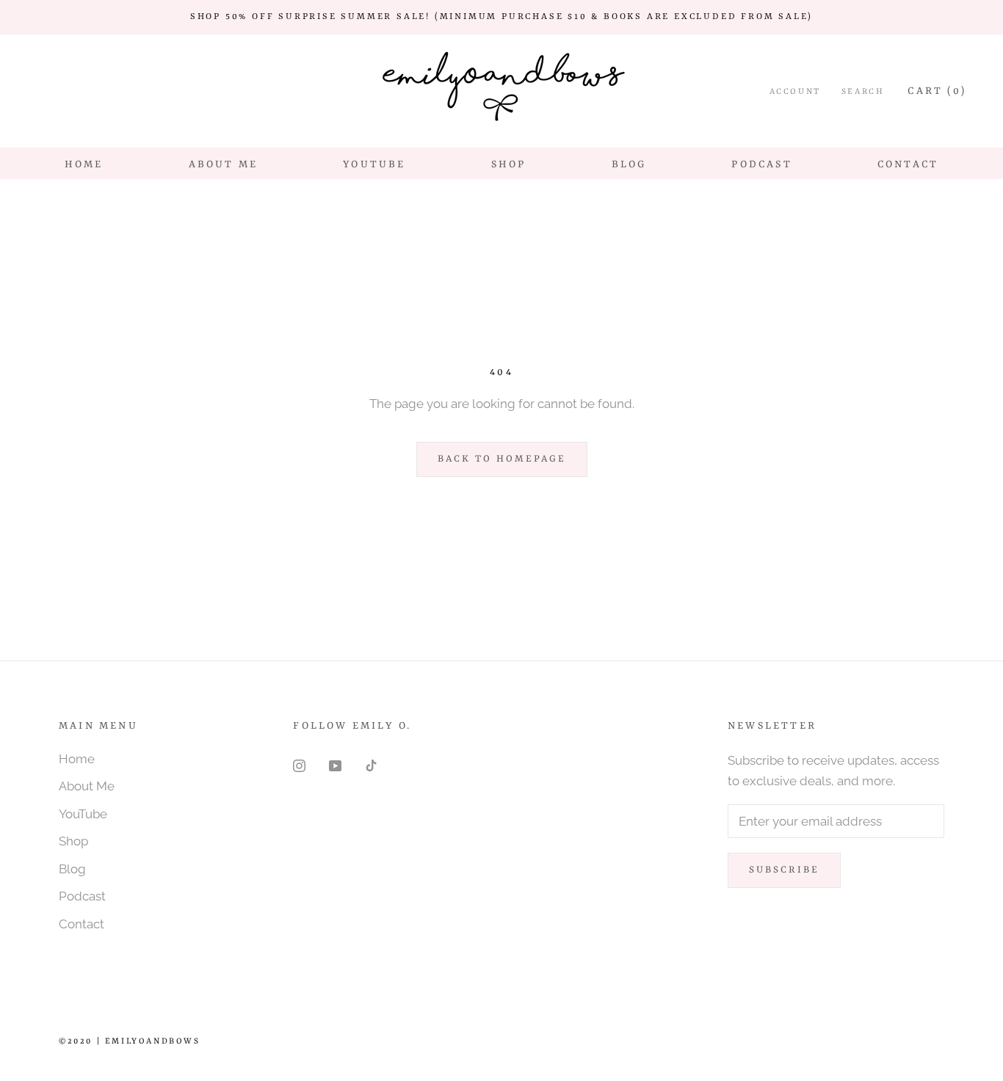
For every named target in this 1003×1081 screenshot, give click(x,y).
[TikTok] (371, 764)
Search (863, 92)
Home (84, 164)
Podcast (761, 164)
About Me (223, 164)
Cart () (937, 91)
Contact (907, 164)
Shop (508, 164)
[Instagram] (299, 764)
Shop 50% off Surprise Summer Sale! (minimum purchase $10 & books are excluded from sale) (501, 17)
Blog (629, 164)
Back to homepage (502, 459)
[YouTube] (335, 764)
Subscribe (784, 870)
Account (795, 92)
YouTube (374, 164)
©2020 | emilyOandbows (129, 1042)
